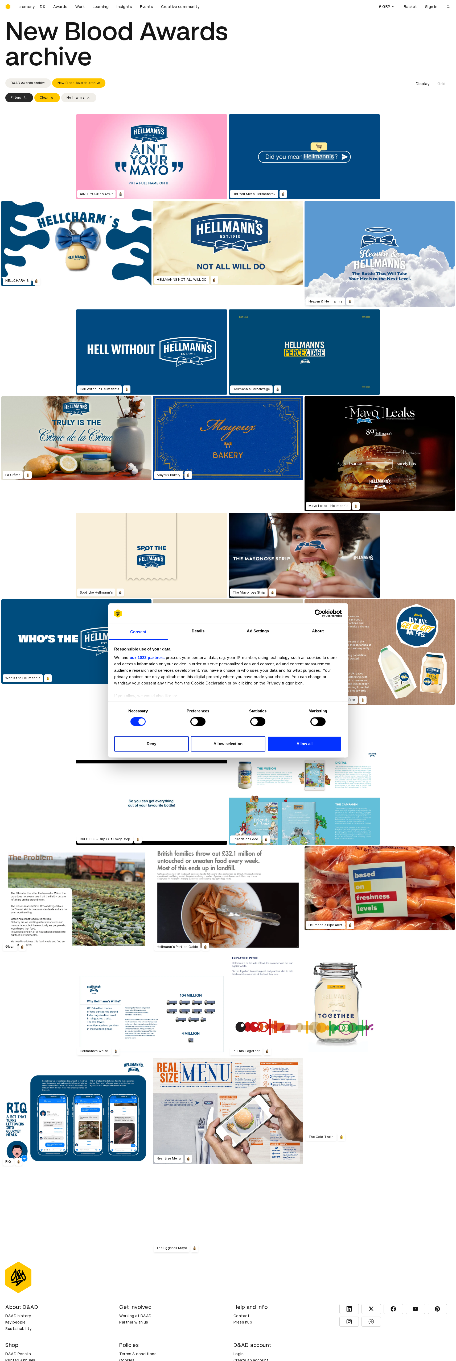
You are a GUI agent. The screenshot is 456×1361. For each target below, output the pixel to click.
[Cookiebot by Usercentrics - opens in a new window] (318, 614)
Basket (410, 7)
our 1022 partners (147, 657)
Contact (241, 1316)
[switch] (198, 721)
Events (146, 7)
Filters (16, 97)
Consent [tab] (138, 631)
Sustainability (18, 1328)
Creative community (180, 7)
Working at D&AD (135, 1316)
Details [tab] (198, 631)
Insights (124, 7)
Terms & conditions (138, 1354)
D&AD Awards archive (28, 83)
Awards (60, 7)
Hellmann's (75, 97)
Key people (15, 1322)
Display (423, 84)
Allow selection (228, 743)
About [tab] (318, 631)
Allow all (305, 743)
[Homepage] (8, 6)
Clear (44, 97)
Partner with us (133, 1322)
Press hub (242, 1322)
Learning (101, 7)
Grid (441, 84)
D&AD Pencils (18, 1354)
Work (80, 7)
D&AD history (18, 1316)
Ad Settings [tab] (258, 631)
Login (238, 1354)
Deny (151, 743)
